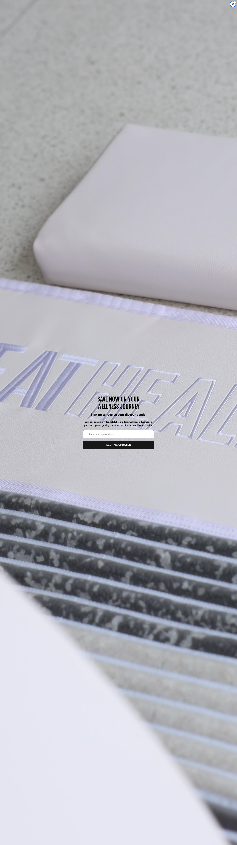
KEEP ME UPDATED (118, 444)
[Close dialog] (233, 4)
